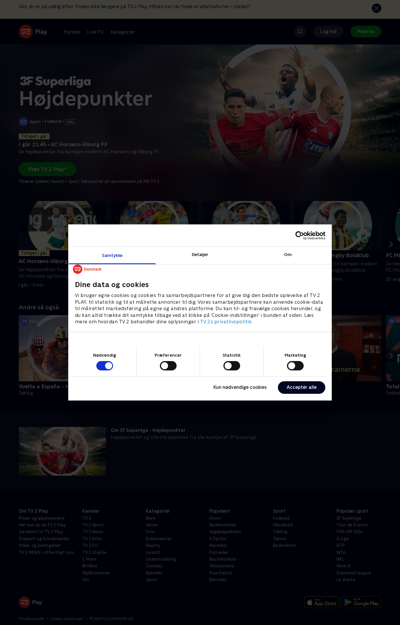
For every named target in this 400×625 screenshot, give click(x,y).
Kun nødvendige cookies (240, 387)
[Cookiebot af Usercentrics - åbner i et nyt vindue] (299, 235)
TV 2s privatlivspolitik (226, 321)
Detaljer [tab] (200, 254)
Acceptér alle (302, 387)
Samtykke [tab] (112, 255)
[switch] (168, 365)
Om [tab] (288, 254)
